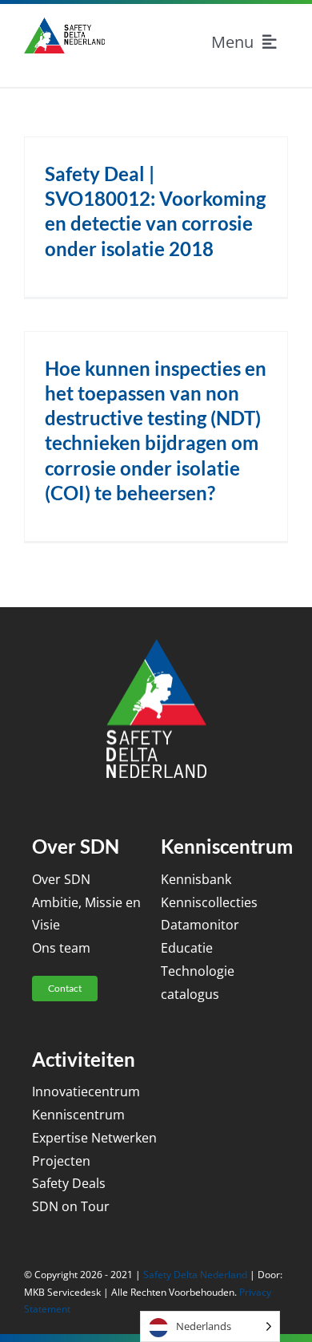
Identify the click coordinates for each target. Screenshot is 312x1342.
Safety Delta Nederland (195, 1274)
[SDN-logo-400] (64, 24)
